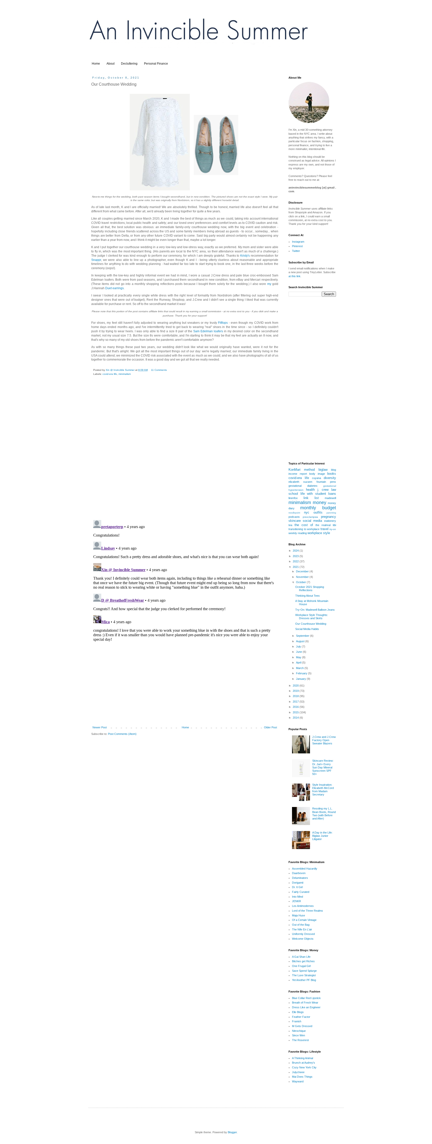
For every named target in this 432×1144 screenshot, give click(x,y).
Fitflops (223, 322)
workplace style (319, 533)
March (300, 668)
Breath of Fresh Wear (305, 1002)
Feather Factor (301, 1016)
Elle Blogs (298, 1012)
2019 (296, 690)
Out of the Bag (301, 924)
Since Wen (298, 1035)
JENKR (296, 901)
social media (312, 521)
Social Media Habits (307, 628)
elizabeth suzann (300, 481)
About (110, 63)
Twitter (296, 250)
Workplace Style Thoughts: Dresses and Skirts (311, 616)
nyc (306, 512)
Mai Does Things (302, 1076)
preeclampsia (310, 517)
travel (324, 529)
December (303, 571)
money (319, 502)
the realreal (323, 525)
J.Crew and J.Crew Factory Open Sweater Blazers (324, 740)
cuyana (316, 477)
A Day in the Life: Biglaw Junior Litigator (322, 836)
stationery (330, 520)
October (301, 582)
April (299, 662)
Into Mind (297, 896)
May (299, 657)
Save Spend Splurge (304, 970)
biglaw (323, 469)
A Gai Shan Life (301, 956)
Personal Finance (156, 63)
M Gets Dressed (302, 1026)
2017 (296, 701)
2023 (296, 556)
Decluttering (129, 63)
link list (311, 498)
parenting (331, 513)
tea (290, 525)
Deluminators (300, 877)
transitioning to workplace (304, 529)
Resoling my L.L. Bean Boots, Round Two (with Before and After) (324, 813)
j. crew (323, 490)
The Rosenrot (300, 1040)
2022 (296, 561)
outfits (318, 512)
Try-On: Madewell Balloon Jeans (315, 609)
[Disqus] (184, 451)
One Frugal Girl (301, 965)
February (302, 673)
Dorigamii (297, 882)
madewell (330, 498)
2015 (296, 712)
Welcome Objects (303, 938)
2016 (296, 706)
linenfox (293, 498)
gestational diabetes (303, 485)
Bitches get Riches (303, 961)
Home (96, 63)
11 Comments (159, 370)
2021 (296, 566)
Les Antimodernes (303, 905)
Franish (296, 1021)
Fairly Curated (300, 891)
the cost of (303, 525)
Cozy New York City (304, 1067)
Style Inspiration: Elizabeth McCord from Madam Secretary (323, 789)
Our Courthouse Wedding (310, 623)
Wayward (298, 1081)
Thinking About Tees (307, 595)
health (310, 490)
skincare (294, 521)
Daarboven (299, 873)
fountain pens (326, 481)
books (331, 473)
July (299, 646)
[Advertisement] (184, 685)
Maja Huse (298, 915)
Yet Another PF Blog (304, 980)
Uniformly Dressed (303, 933)
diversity (330, 478)
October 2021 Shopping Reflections (309, 588)
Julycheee (298, 1072)
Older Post (270, 727)
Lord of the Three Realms (307, 910)
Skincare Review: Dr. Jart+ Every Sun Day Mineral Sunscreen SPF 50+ (323, 767)
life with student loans (318, 494)
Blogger (232, 1132)
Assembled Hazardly (304, 868)
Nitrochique (299, 1030)
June (299, 651)
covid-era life (109, 374)
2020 (296, 685)
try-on (333, 529)
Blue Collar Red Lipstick (306, 998)
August (300, 641)
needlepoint (294, 513)
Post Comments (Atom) (122, 733)
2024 (296, 550)
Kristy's (245, 255)
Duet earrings (114, 288)
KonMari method (301, 469)
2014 (296, 717)
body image (317, 473)
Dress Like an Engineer (306, 1007)
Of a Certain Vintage (304, 919)
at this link (294, 276)
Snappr (96, 260)
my (269, 284)
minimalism (124, 374)
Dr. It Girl (297, 887)
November (303, 576)
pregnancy (328, 517)
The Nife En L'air (302, 929)
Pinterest (297, 246)
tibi (334, 525)
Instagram (298, 241)
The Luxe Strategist (304, 975)
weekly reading (297, 533)
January (301, 678)
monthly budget (318, 507)
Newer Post (99, 727)
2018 (296, 696)
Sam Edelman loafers (208, 331)
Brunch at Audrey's (303, 1062)
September (303, 635)
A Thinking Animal (302, 1058)
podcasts (294, 516)
